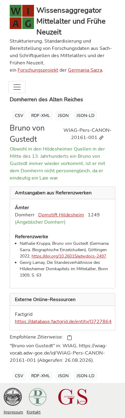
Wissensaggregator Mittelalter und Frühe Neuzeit (71, 21)
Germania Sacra (85, 70)
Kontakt (34, 412)
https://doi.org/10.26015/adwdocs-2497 (69, 256)
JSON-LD (85, 115)
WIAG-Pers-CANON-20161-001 (87, 134)
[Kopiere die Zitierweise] (69, 337)
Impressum (13, 412)
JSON (63, 115)
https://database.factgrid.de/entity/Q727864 (63, 321)
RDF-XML (40, 115)
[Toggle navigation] (16, 87)
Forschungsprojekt (38, 70)
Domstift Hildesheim (61, 215)
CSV (19, 115)
